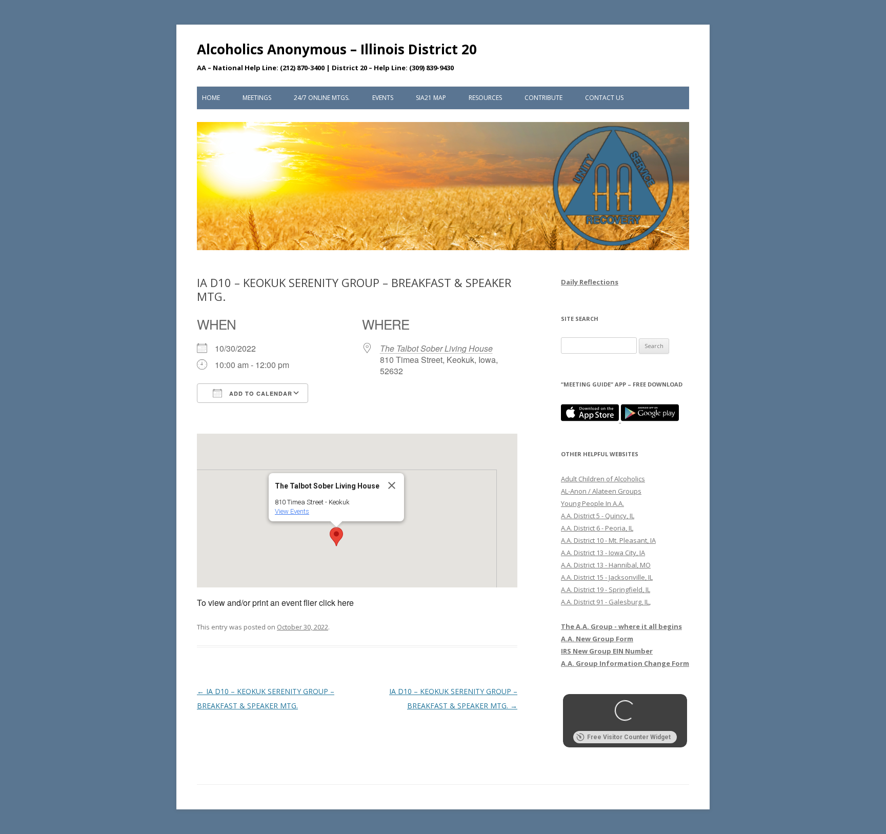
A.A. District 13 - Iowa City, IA (603, 552)
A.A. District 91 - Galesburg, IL (605, 601)
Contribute (543, 97)
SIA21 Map (431, 97)
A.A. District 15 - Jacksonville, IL (607, 577)
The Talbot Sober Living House (436, 348)
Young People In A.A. (592, 503)
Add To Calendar (259, 393)
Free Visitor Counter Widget (629, 737)
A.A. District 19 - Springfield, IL (605, 589)
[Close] (391, 485)
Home (211, 97)
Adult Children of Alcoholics (603, 478)
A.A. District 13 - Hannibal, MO (606, 564)
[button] (336, 536)
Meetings (257, 97)
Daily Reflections (589, 282)
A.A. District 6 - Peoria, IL (597, 528)
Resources (485, 97)
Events (382, 97)
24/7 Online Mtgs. (322, 97)
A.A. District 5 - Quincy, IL (597, 515)
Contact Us (604, 97)
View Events (292, 511)
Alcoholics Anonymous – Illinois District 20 (337, 49)
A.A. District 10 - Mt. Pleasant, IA (608, 540)
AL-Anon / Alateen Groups (601, 491)
